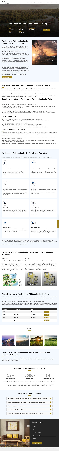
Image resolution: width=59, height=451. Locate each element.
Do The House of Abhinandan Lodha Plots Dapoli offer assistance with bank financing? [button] (27, 398)
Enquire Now (47, 311)
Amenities (39, 2)
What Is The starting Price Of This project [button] (17, 409)
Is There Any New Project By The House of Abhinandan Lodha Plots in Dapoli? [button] (25, 413)
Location (55, 2)
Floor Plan (44, 2)
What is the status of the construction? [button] (16, 406)
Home (28, 2)
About (31, 2)
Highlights (35, 2)
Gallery (51, 2)
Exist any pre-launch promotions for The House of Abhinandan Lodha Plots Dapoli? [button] (26, 402)
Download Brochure (7, 77)
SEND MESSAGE (37, 443)
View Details (46, 29)
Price (48, 2)
